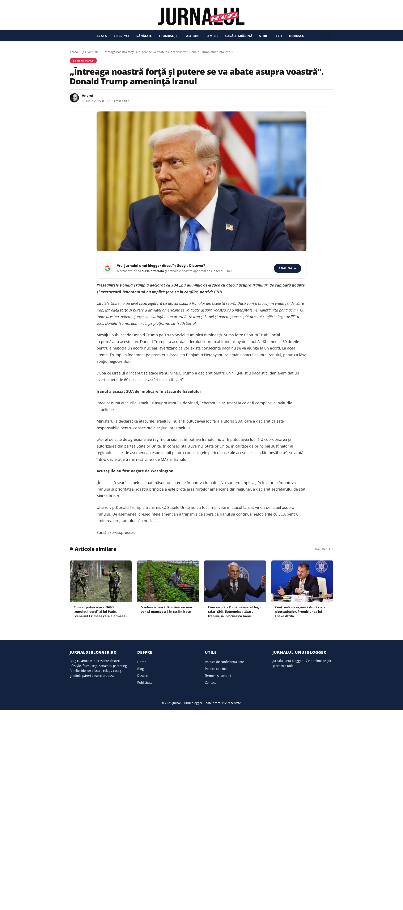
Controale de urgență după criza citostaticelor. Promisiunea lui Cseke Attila (300, 611)
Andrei (87, 95)
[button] (329, 36)
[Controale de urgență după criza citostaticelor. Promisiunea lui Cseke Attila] (302, 581)
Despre (142, 675)
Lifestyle (122, 36)
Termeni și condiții (218, 675)
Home (141, 662)
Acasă (74, 52)
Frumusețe (168, 36)
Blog (140, 668)
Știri (263, 36)
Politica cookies (216, 668)
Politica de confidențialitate (224, 662)
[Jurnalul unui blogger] (201, 16)
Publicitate (144, 682)
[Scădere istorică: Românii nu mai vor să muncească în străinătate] (168, 581)
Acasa (102, 36)
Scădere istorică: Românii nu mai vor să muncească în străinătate (166, 609)
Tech (278, 36)
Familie (211, 36)
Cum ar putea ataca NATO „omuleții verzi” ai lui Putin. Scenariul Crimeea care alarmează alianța (100, 614)
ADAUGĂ (287, 268)
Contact (210, 682)
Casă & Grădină (238, 36)
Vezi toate (322, 549)
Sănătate (144, 36)
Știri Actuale (90, 52)
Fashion (191, 36)
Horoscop (298, 36)
